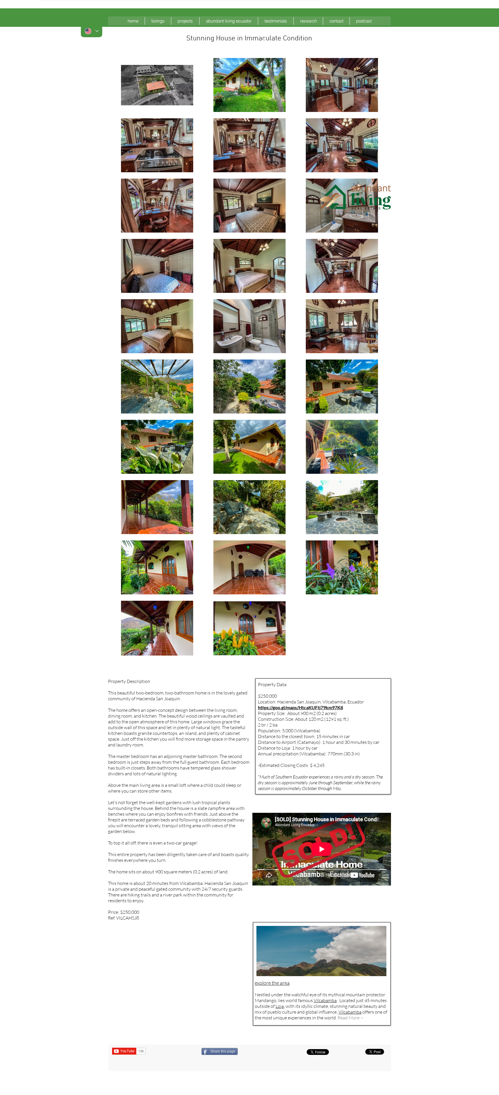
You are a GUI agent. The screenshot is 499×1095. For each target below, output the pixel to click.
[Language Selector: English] (91, 31)
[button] (158, 21)
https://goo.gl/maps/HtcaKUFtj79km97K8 (300, 707)
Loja (279, 1006)
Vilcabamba (350, 1012)
